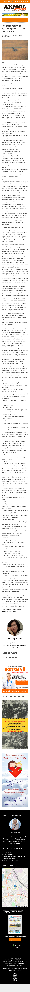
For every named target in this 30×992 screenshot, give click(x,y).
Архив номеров (15, 940)
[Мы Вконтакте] (21, 1)
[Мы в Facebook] (15, 1)
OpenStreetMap (24, 906)
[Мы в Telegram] (24, 1)
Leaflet (18, 906)
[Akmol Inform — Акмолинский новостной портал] (15, 8)
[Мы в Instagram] (19, 1)
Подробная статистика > (24, 952)
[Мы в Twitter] (17, 1)
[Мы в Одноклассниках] (25, 1)
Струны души (21, 609)
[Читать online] (15, 924)
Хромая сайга (12, 611)
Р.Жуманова (14, 609)
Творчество (5, 611)
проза (8, 609)
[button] (15, 886)
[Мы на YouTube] (27, 1)
